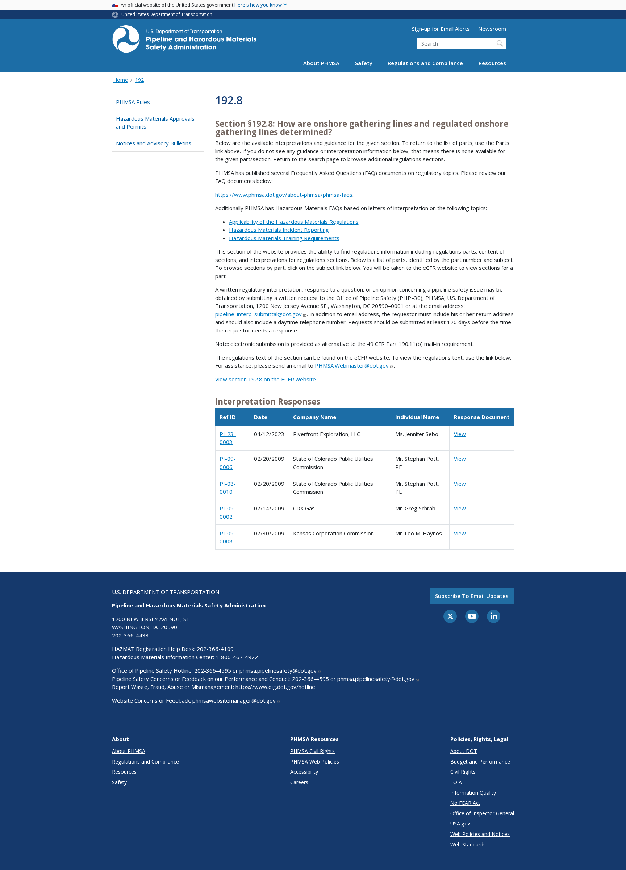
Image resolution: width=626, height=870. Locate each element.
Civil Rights (463, 771)
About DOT (463, 751)
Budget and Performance (480, 761)
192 (139, 79)
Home (120, 79)
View (460, 434)
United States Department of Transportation (166, 14)
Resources (492, 63)
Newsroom (492, 28)
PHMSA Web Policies (314, 761)
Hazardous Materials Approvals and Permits (155, 122)
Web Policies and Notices (480, 834)
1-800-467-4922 (237, 657)
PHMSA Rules (133, 101)
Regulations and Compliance (425, 63)
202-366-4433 (130, 635)
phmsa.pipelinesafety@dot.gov (278, 670)
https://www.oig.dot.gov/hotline (275, 686)
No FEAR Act (465, 802)
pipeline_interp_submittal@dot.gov (258, 314)
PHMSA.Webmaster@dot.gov (352, 365)
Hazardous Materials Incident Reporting (279, 229)
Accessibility (304, 771)
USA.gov (460, 823)
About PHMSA (321, 63)
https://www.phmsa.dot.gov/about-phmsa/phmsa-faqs (283, 194)
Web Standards (468, 844)
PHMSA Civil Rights (312, 751)
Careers (299, 782)
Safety (363, 63)
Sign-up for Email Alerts (441, 28)
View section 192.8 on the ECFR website (265, 379)
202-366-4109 (215, 648)
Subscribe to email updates (472, 595)
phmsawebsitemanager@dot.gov (234, 700)
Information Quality (473, 792)
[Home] (184, 41)
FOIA (456, 782)
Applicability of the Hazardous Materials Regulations (294, 221)
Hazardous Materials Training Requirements (284, 238)
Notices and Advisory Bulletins (153, 143)
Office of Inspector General (482, 813)
